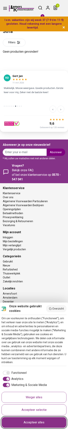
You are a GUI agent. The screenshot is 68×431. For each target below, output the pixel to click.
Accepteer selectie (34, 410)
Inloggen (8, 237)
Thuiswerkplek (11, 273)
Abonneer (56, 152)
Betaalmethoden (13, 213)
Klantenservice (11, 193)
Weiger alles (34, 397)
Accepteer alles (34, 422)
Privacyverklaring (13, 217)
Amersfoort (10, 293)
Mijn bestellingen (13, 241)
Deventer (8, 301)
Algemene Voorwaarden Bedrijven (23, 205)
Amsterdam (10, 297)
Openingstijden (12, 209)
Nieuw (6, 265)
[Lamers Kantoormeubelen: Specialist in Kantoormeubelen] (21, 8)
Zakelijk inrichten (13, 281)
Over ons (8, 197)
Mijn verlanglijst (12, 245)
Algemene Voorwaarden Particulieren (25, 201)
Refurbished (10, 269)
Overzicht (58, 308)
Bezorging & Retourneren (18, 221)
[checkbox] (14, 373)
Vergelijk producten (14, 249)
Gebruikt (8, 261)
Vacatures (9, 225)
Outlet (6, 277)
